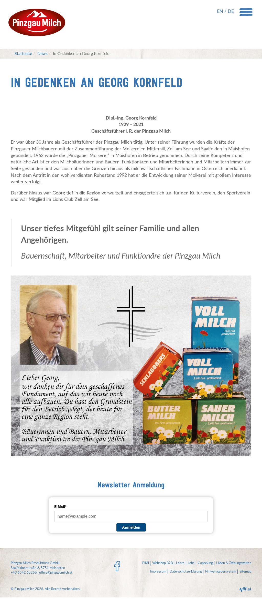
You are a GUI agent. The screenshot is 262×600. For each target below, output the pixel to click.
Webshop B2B (162, 563)
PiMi (145, 563)
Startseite (23, 54)
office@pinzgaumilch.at (55, 572)
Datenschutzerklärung (186, 571)
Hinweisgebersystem (220, 571)
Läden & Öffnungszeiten (233, 563)
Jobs (191, 563)
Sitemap (245, 571)
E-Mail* (60, 507)
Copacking (205, 563)
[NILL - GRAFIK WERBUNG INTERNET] (245, 591)
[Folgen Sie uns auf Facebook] (117, 566)
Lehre (180, 563)
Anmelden (131, 527)
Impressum (158, 571)
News (42, 54)
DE (231, 11)
